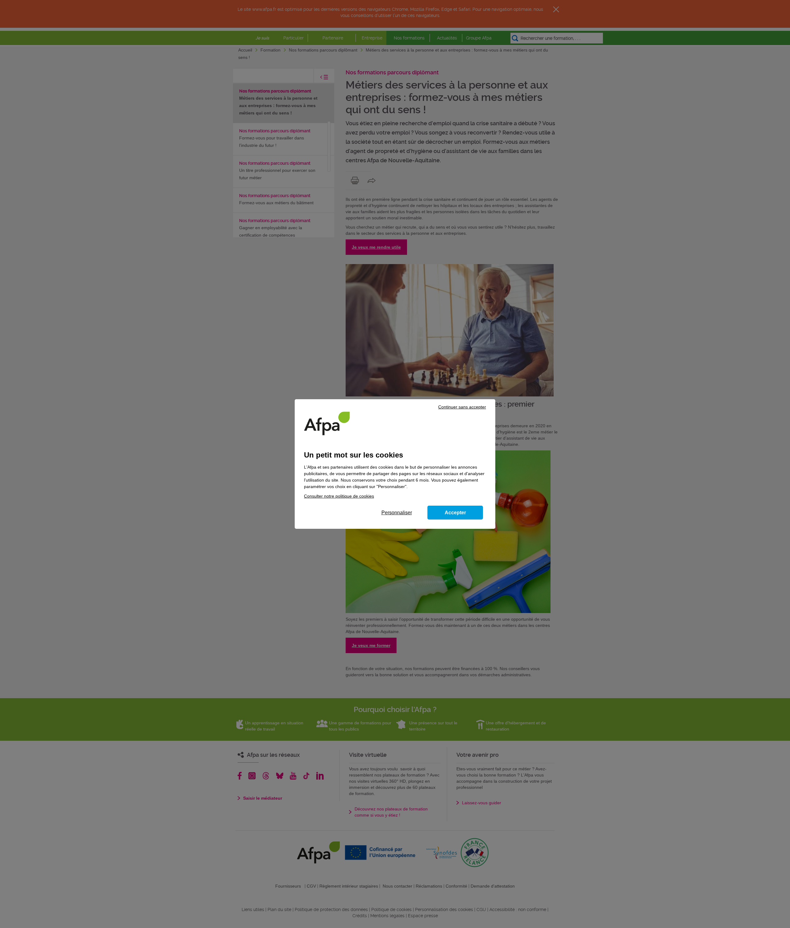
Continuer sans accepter (462, 406)
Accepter (455, 512)
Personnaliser (396, 512)
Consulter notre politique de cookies (339, 496)
